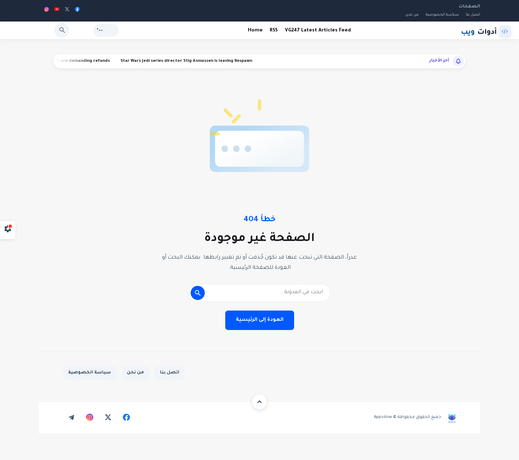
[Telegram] (71, 417)
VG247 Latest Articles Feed (318, 30)
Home (255, 30)
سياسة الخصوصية (442, 15)
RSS (274, 30)
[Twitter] (67, 10)
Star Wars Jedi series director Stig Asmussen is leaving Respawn (197, 61)
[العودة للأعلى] (259, 401)
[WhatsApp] (53, 417)
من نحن (412, 15)
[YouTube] (56, 10)
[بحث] (62, 30)
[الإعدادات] (8, 230)
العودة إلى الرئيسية (260, 320)
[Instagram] (46, 10)
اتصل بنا (169, 372)
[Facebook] (77, 10)
